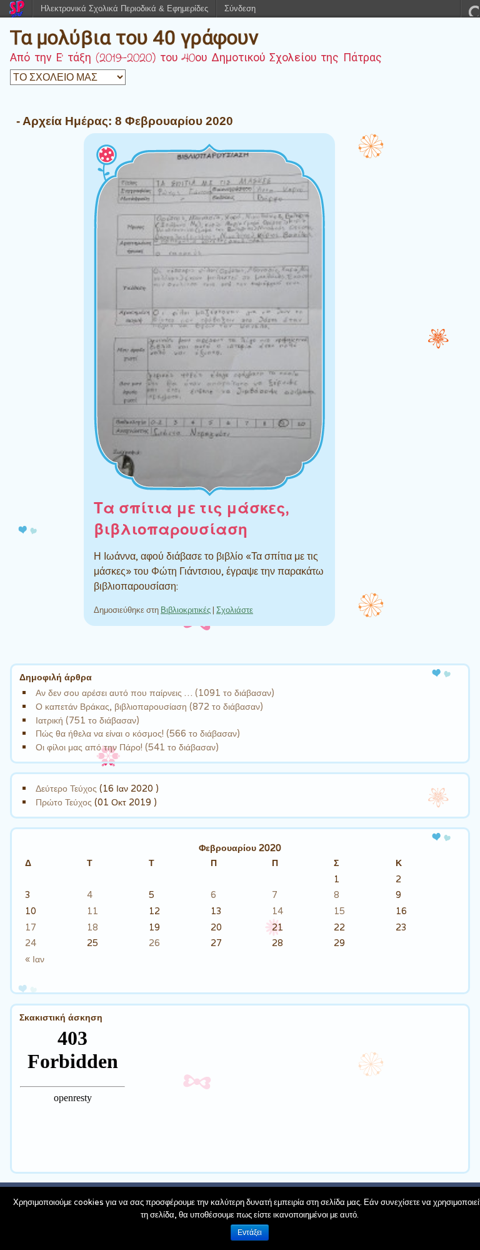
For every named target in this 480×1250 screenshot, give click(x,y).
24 (30, 943)
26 (154, 943)
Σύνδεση (240, 8)
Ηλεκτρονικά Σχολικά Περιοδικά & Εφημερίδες (124, 8)
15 (339, 911)
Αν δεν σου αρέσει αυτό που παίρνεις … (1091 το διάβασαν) (155, 692)
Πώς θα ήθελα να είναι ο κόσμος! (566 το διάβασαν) (138, 733)
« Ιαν (34, 959)
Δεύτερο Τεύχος (66, 788)
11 (92, 911)
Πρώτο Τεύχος (64, 802)
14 (277, 911)
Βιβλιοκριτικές (186, 610)
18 (92, 927)
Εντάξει (250, 1232)
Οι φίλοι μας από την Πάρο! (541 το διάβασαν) (127, 747)
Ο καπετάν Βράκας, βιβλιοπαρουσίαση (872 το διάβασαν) (149, 706)
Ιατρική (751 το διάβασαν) (87, 720)
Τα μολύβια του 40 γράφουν (134, 37)
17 (30, 927)
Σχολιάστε (234, 610)
